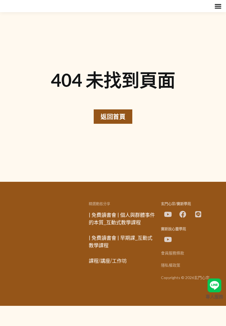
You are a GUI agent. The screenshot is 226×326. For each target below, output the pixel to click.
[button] (217, 6)
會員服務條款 (172, 253)
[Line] (198, 214)
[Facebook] (183, 214)
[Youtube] (168, 214)
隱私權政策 (170, 265)
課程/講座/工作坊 (108, 261)
